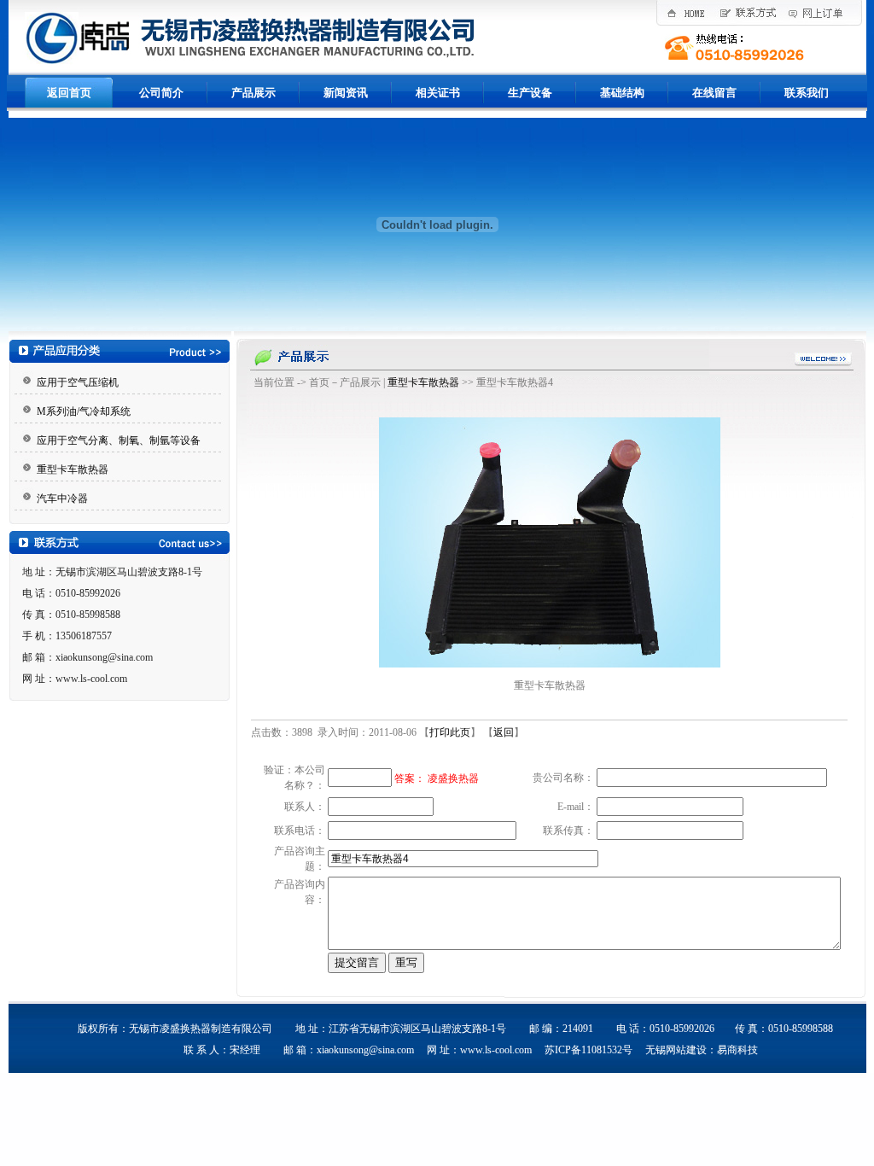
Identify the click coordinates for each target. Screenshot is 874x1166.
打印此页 (449, 732)
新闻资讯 (345, 92)
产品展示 (253, 92)
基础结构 (622, 92)
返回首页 (69, 92)
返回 (503, 732)
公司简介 (161, 92)
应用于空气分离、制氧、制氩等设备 (119, 440)
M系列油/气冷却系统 (84, 411)
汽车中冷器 (62, 498)
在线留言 (714, 92)
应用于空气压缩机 (78, 382)
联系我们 (806, 92)
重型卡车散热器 (72, 469)
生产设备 (530, 92)
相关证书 (438, 92)
